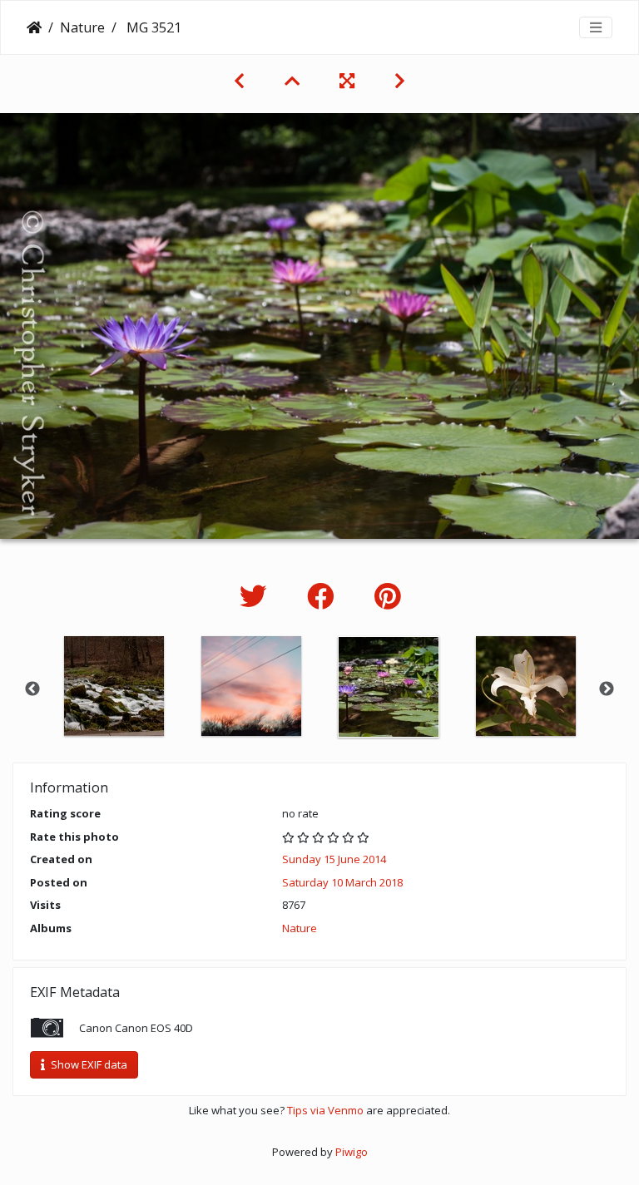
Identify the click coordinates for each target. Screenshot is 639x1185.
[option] (113, 686)
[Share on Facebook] (324, 596)
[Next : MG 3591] (399, 80)
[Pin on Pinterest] (387, 596)
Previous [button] (32, 689)
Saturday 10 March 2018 (342, 882)
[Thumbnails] (292, 80)
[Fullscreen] (347, 80)
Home (34, 27)
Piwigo (351, 1151)
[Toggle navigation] (595, 27)
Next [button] (606, 689)
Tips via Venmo (325, 1110)
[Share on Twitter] (256, 596)
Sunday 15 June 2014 (334, 859)
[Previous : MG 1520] (239, 80)
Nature (82, 27)
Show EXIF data (87, 1064)
